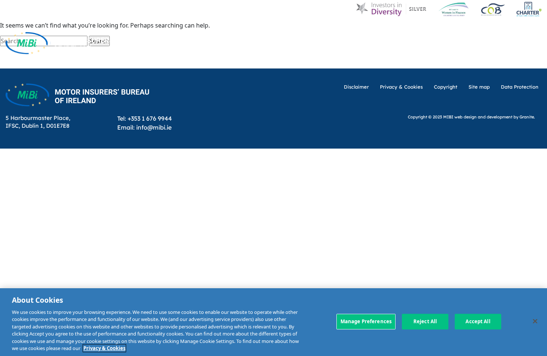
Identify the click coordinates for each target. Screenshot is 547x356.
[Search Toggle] (535, 30)
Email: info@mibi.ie (144, 127)
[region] (273, 322)
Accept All (478, 321)
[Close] (535, 321)
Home (249, 31)
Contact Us (469, 31)
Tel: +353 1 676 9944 (144, 118)
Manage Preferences (365, 321)
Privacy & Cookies (104, 348)
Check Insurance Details (436, 59)
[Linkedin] (504, 30)
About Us (310, 31)
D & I (277, 31)
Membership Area (514, 59)
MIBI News (352, 31)
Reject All (425, 321)
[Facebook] (520, 30)
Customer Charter (410, 31)
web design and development (483, 117)
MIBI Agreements (297, 59)
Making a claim (360, 59)
